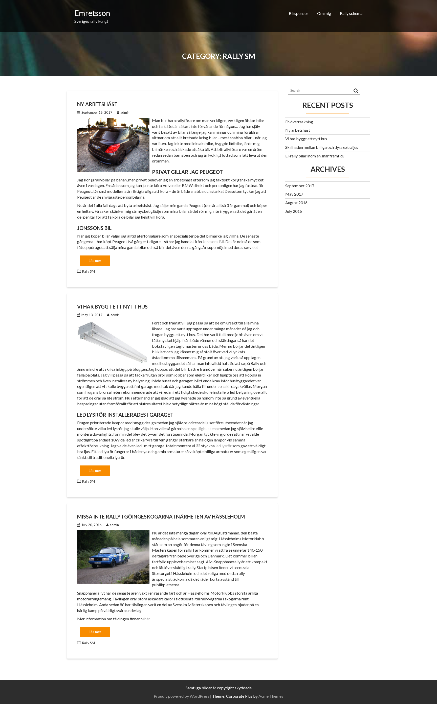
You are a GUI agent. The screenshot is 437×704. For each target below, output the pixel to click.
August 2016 (296, 202)
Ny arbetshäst (97, 104)
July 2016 (293, 211)
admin (124, 112)
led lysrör (223, 445)
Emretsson (92, 12)
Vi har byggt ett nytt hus (112, 306)
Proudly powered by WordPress (181, 696)
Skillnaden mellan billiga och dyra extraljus (321, 147)
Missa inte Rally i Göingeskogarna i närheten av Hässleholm (161, 516)
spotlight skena (204, 428)
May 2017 (294, 194)
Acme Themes (270, 696)
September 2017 (299, 185)
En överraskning (299, 121)
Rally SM (88, 271)
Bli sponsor (298, 13)
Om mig (324, 13)
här (147, 618)
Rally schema (351, 13)
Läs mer (95, 260)
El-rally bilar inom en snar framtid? (314, 155)
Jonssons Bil (213, 241)
